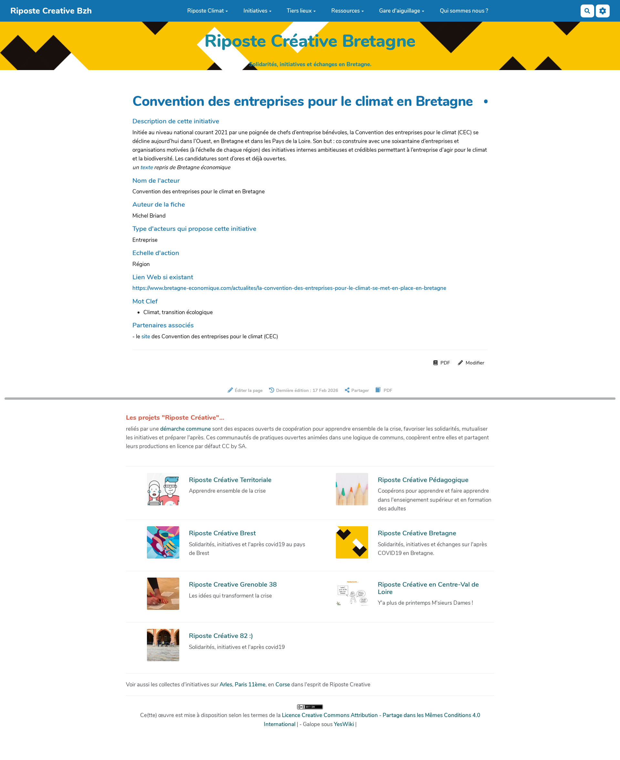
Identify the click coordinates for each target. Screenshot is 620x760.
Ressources (345, 11)
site (145, 336)
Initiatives (255, 11)
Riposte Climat (205, 11)
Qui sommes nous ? (464, 11)
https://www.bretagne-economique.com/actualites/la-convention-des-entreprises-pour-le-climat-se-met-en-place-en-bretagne (289, 288)
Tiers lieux (299, 11)
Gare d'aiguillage (399, 11)
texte (146, 167)
